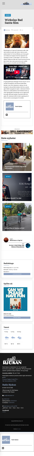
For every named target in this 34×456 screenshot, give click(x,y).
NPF (5, 377)
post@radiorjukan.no (9, 395)
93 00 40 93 (11, 402)
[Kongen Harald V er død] (17, 187)
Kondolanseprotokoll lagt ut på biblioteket (15, 167)
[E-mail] (7, 115)
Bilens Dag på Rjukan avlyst (14, 228)
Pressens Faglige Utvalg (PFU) (9, 379)
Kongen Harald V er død (13, 198)
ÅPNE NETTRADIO (17, 317)
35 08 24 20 (6, 399)
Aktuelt (8, 146)
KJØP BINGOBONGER (17, 274)
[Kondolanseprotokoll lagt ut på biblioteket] (17, 157)
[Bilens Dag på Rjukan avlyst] (17, 217)
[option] (17, 41)
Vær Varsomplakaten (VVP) (9, 381)
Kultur (8, 15)
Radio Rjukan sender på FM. (10, 406)
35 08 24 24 (14, 400)
